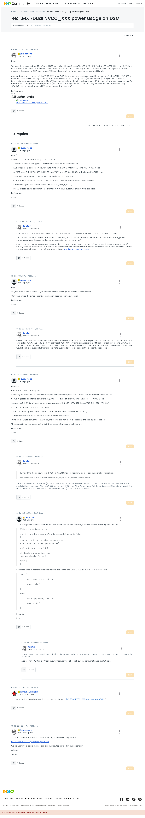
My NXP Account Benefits (67, 799)
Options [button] (128, 35)
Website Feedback (63, 805)
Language (121, 3)
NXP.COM (87, 3)
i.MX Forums (24, 11)
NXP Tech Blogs (72, 3)
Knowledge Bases (54, 3)
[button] (119, 55)
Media (39, 799)
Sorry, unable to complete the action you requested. (25, 812)
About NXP (8, 799)
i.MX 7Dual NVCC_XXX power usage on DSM (85, 699)
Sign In (139, 3)
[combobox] (82, 25)
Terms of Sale (24, 805)
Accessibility (51, 805)
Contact (49, 799)
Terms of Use (14, 805)
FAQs (131, 3)
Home (14, 11)
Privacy (5, 805)
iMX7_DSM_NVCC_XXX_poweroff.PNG (32, 102)
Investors (30, 799)
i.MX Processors (38, 11)
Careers (19, 799)
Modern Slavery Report (38, 805)
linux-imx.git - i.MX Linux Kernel (76, 249)
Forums (39, 3)
